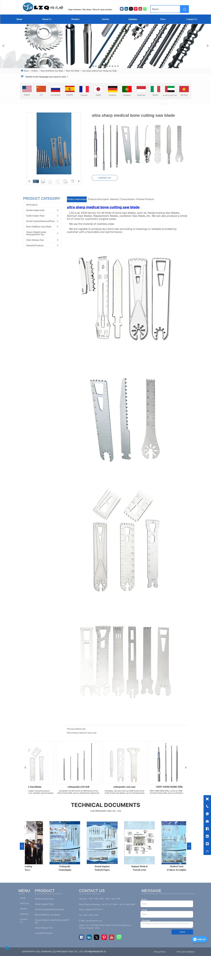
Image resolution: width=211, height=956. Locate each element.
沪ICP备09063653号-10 (95, 951)
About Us (46, 19)
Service (105, 19)
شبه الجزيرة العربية (170, 95)
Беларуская (55, 95)
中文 (41, 95)
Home (19, 19)
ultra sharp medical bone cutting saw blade (99, 71)
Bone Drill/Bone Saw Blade (52, 71)
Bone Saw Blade (72, 71)
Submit (182, 932)
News (163, 19)
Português (127, 95)
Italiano (155, 95)
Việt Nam (184, 95)
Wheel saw (81, 729)
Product (75, 19)
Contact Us (191, 19)
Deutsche (112, 95)
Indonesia (141, 95)
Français (84, 95)
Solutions (132, 19)
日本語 (98, 95)
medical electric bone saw (84, 732)
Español (70, 95)
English (27, 95)
